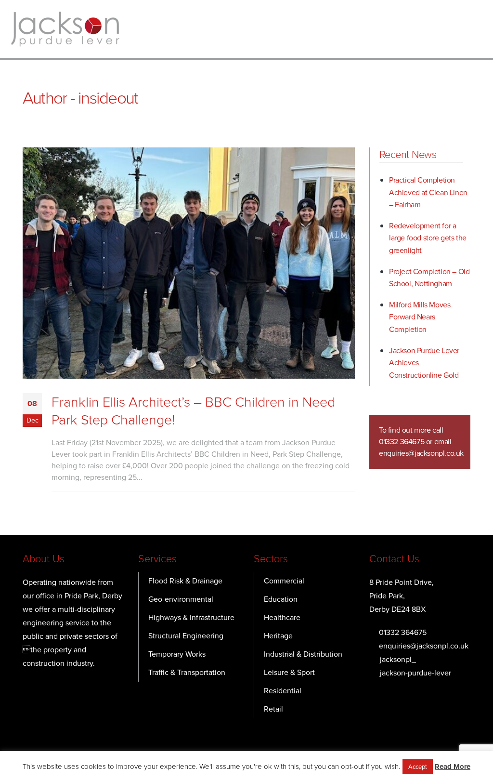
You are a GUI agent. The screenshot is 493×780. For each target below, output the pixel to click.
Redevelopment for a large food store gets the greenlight (428, 238)
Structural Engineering (185, 635)
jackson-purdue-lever (415, 672)
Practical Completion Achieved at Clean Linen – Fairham (428, 192)
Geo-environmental (180, 599)
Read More (452, 766)
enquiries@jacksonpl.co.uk (421, 453)
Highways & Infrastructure (191, 617)
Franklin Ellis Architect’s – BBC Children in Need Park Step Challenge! (193, 411)
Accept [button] (417, 766)
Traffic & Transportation (186, 672)
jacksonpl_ (398, 659)
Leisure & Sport (289, 672)
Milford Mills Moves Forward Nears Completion (419, 317)
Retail (273, 708)
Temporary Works (177, 654)
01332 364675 (403, 632)
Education (281, 599)
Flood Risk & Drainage (185, 580)
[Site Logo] (65, 29)
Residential (282, 690)
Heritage (278, 635)
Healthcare (282, 617)
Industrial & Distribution (303, 654)
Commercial (284, 580)
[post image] (189, 263)
